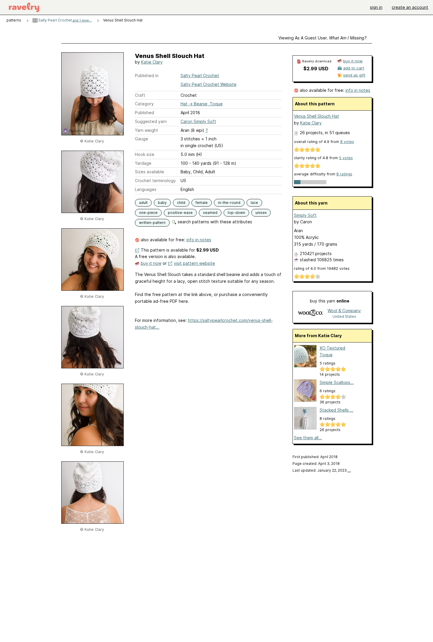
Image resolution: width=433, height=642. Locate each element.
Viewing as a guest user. (322, 37)
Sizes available (149, 171)
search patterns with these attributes (214, 221)
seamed (210, 212)
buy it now (151, 263)
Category (144, 103)
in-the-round (229, 202)
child (181, 202)
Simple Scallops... (337, 382)
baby (162, 202)
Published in (146, 75)
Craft (140, 95)
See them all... (308, 437)
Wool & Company (344, 310)
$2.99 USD (315, 68)
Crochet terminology (155, 180)
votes (347, 141)
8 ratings (344, 174)
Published (144, 112)
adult (143, 202)
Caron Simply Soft (198, 121)
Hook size (144, 154)
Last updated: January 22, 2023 (321, 470)
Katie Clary (152, 61)
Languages (145, 189)
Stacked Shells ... (336, 410)
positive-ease (180, 212)
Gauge (141, 138)
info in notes (198, 239)
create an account (410, 7)
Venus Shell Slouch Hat (316, 116)
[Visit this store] (310, 313)
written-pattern (152, 222)
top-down (236, 212)
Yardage (143, 163)
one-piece (148, 212)
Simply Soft (305, 215)
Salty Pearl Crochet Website (209, 84)
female (202, 202)
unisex (261, 212)
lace (254, 202)
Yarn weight (146, 130)
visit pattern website (194, 263)
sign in (376, 7)
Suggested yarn (151, 121)
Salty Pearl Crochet (64, 20)
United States (344, 316)
